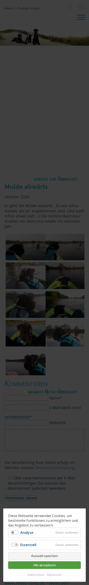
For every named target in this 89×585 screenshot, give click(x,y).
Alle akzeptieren (44, 565)
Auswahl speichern (44, 556)
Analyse (26, 532)
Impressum (54, 575)
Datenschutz (36, 575)
